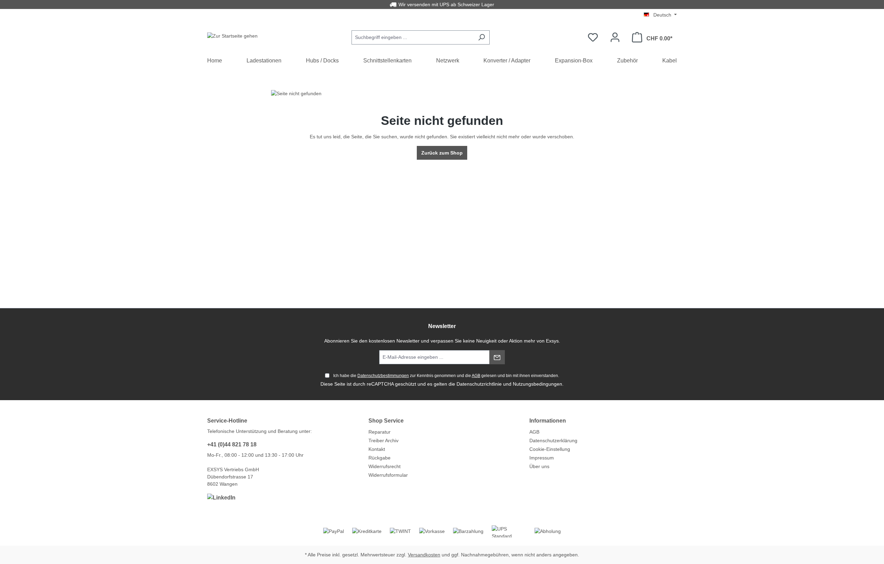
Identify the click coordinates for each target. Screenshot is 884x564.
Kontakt (376, 449)
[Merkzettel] (593, 37)
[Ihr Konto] (615, 37)
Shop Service (386, 421)
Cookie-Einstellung (549, 449)
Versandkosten (424, 554)
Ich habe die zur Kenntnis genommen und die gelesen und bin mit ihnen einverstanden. (446, 375)
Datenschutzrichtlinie (479, 384)
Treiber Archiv (383, 440)
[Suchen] (481, 37)
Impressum (541, 458)
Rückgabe (379, 458)
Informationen (547, 421)
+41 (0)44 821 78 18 (232, 444)
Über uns (539, 466)
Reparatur (379, 432)
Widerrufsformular (388, 475)
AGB (476, 375)
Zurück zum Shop (442, 153)
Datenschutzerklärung (553, 440)
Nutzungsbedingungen (537, 384)
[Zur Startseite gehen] (232, 36)
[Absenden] (497, 357)
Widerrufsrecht (384, 466)
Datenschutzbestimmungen (383, 375)
